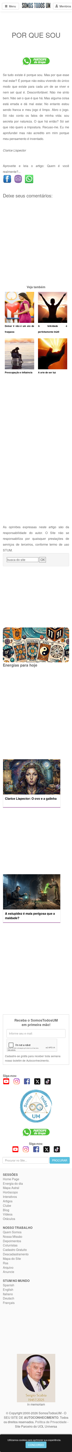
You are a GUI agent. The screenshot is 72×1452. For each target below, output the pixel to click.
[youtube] (6, 1081)
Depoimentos (12, 1241)
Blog (6, 1210)
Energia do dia (13, 1183)
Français (9, 1302)
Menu (11, 6)
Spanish (8, 1285)
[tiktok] (47, 1081)
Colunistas (10, 1245)
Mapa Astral (11, 1187)
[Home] (36, 1106)
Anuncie (8, 1271)
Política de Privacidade (51, 1422)
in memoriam (36, 1404)
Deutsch (8, 1298)
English (8, 1289)
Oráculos (9, 1218)
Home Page (11, 1179)
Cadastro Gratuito (15, 1249)
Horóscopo (10, 1192)
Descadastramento (16, 1254)
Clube (7, 1205)
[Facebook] (27, 1081)
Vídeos (7, 1214)
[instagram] (16, 1081)
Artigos (7, 1201)
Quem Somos (12, 1232)
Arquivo (8, 1267)
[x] (37, 1081)
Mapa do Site (12, 1258)
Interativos (10, 1196)
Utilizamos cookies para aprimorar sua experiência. (34, 1440)
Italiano (8, 1294)
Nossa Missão (12, 1236)
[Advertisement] (36, 248)
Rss (5, 1263)
